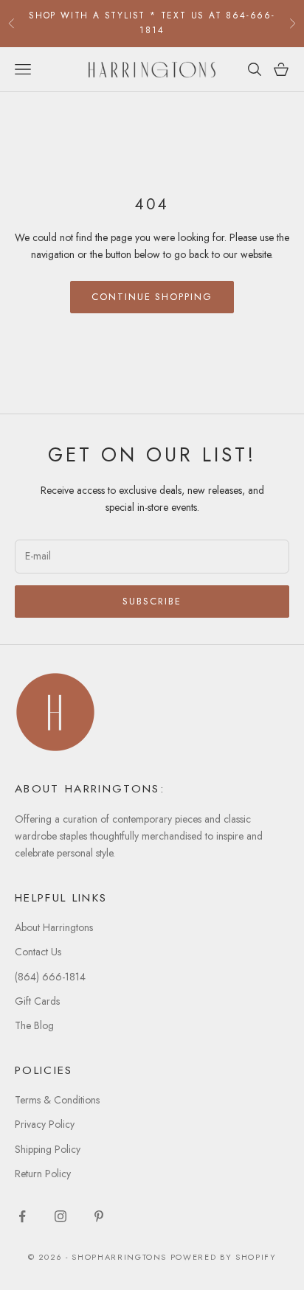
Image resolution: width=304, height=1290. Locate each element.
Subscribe (152, 601)
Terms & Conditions (57, 1099)
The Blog (34, 1025)
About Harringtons (54, 927)
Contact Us (38, 951)
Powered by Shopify (223, 1257)
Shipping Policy (47, 1149)
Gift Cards (37, 1001)
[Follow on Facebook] (22, 1216)
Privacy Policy (45, 1124)
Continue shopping (152, 297)
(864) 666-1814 (50, 976)
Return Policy (43, 1173)
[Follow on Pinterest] (98, 1216)
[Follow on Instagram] (60, 1216)
